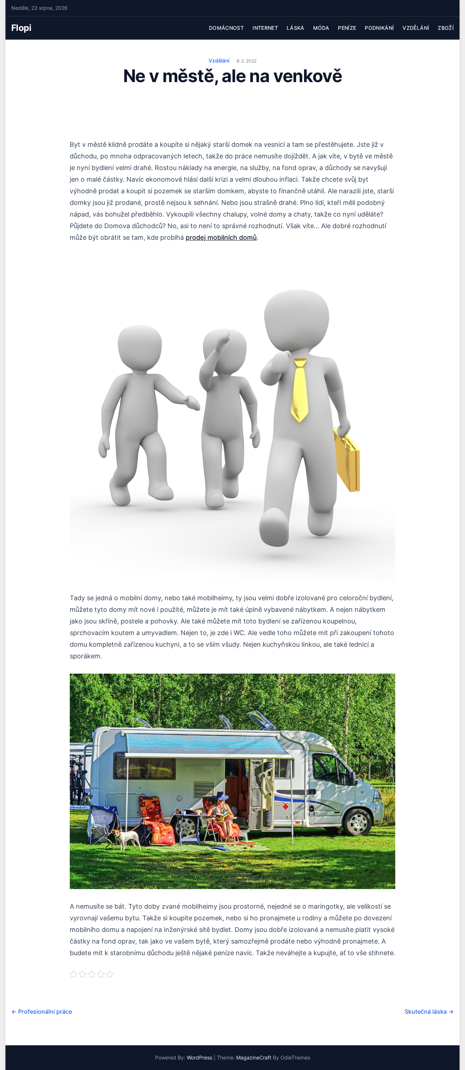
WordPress (199, 1057)
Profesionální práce (41, 1011)
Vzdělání (416, 28)
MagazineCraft (253, 1057)
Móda (321, 28)
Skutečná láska (429, 1011)
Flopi (21, 28)
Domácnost (226, 28)
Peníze (347, 28)
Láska (295, 28)
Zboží (446, 28)
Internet (265, 28)
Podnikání (379, 28)
